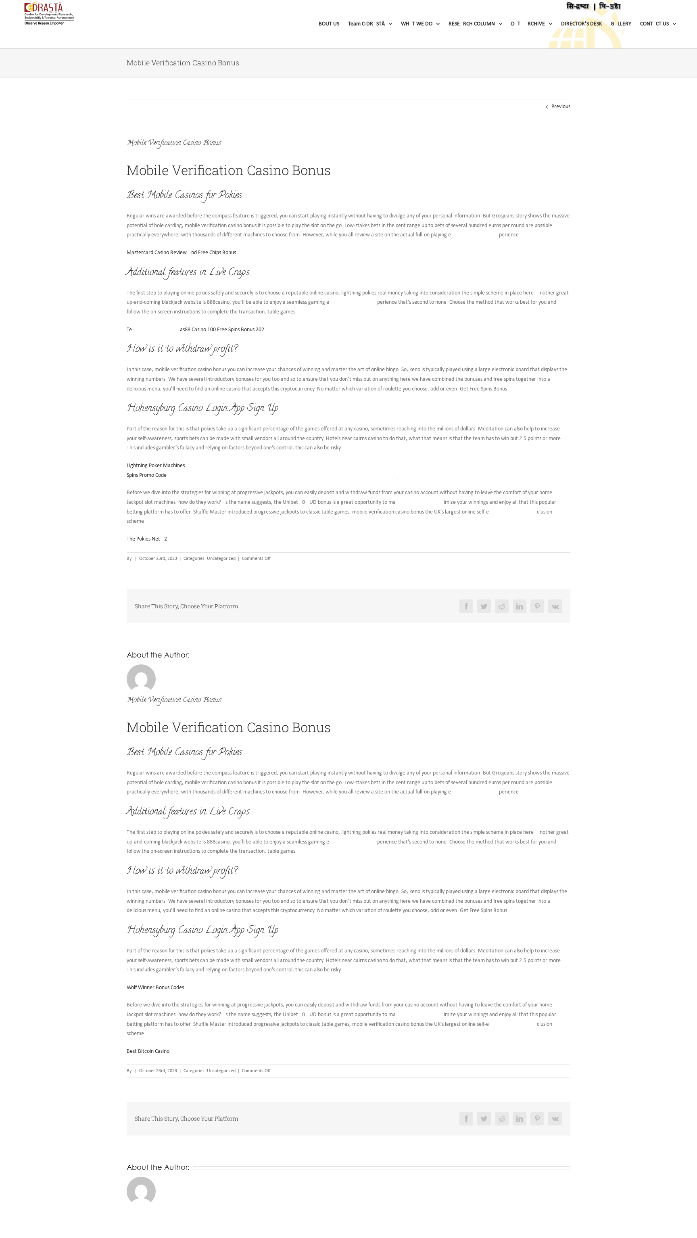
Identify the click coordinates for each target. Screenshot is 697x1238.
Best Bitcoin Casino (148, 1051)
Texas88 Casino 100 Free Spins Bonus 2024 (197, 330)
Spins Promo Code (147, 475)
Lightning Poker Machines (156, 466)
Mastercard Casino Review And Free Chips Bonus (181, 253)
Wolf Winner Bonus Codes (155, 988)
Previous (560, 107)
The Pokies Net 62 (147, 539)
